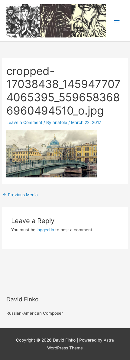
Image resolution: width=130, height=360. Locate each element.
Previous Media (20, 194)
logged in (45, 229)
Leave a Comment (24, 122)
